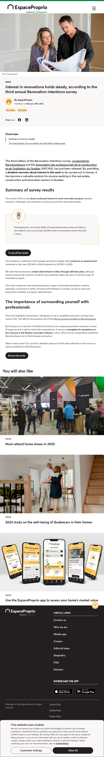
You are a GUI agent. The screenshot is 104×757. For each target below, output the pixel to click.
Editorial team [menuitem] (62, 648)
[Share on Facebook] (19, 119)
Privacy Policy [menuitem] (55, 716)
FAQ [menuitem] (56, 662)
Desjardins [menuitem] (59, 655)
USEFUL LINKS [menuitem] (62, 612)
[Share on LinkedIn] (26, 119)
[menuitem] (27, 612)
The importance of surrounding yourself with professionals (37, 143)
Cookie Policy (62, 743)
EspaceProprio (25, 100)
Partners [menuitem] (58, 669)
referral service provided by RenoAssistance (74, 319)
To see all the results (18, 252)
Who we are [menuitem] (60, 627)
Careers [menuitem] (58, 641)
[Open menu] (94, 8)
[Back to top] (95, 605)
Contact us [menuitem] (60, 620)
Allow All (73, 750)
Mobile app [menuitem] (60, 634)
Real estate (22, 110)
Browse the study (16, 355)
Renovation (10, 110)
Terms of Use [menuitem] (55, 704)
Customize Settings (31, 750)
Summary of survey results (22, 139)
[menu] (47, 8)
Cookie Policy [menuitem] (55, 710)
